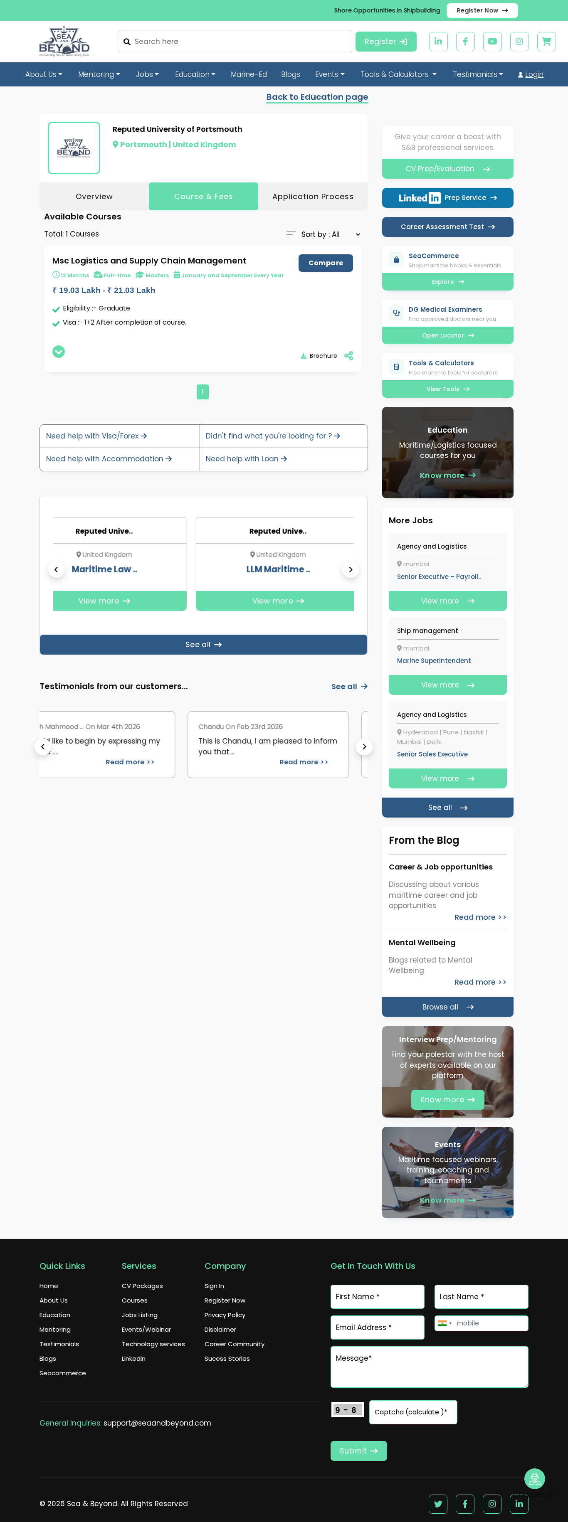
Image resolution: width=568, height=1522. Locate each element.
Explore (443, 282)
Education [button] (192, 74)
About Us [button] (41, 74)
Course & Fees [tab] (203, 196)
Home (49, 1285)
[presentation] (56, 569)
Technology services (153, 1344)
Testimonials (59, 1344)
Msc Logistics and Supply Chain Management (149, 260)
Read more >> (247, 762)
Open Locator (443, 335)
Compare (326, 263)
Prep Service (465, 197)
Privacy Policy (225, 1314)
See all (198, 644)
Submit (353, 1451)
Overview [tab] (94, 196)
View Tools (443, 389)
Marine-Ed (249, 74)
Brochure (323, 356)
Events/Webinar (146, 1329)
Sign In (214, 1285)
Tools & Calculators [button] (396, 74)
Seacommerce (63, 1373)
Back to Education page (317, 97)
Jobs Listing (140, 1314)
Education (55, 1314)
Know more (442, 475)
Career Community (234, 1344)
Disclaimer (220, 1329)
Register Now (478, 10)
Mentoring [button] (96, 74)
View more (220, 601)
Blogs (290, 74)
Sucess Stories (227, 1358)
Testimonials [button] (475, 74)
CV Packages (142, 1285)
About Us (54, 1300)
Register (380, 41)
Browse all (440, 1007)
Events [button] (326, 74)
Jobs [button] (144, 74)
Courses (135, 1300)
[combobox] (444, 1323)
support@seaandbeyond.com (157, 1423)
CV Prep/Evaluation (440, 169)
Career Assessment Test (442, 227)
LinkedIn (134, 1358)
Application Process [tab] (313, 196)
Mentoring (55, 1329)
